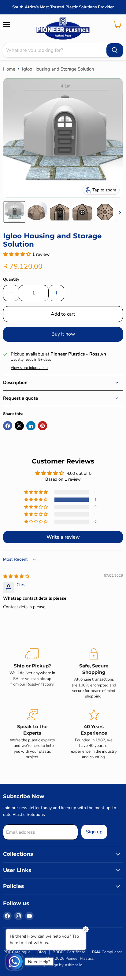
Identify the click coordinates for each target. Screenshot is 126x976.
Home (9, 69)
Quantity (11, 279)
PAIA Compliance (107, 952)
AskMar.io (73, 965)
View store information (29, 368)
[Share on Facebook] (7, 425)
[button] (14, 212)
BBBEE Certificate (69, 952)
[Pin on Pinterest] (42, 425)
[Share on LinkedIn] (30, 425)
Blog (41, 952)
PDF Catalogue (17, 952)
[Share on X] (19, 425)
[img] (16, 576)
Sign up (94, 831)
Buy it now (63, 334)
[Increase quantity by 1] (56, 293)
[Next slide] (119, 212)
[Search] (114, 50)
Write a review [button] (63, 537)
